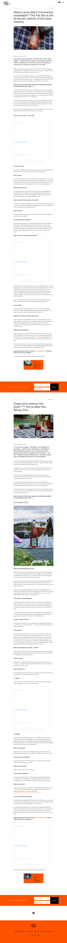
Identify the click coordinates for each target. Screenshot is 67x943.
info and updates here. (41, 351)
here (31, 352)
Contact (36, 931)
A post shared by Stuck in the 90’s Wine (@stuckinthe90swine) (31, 161)
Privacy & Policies (19, 931)
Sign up (54, 387)
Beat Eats (16, 8)
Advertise (29, 931)
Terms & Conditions (47, 931)
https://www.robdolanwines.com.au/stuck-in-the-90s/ (28, 792)
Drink (20, 8)
